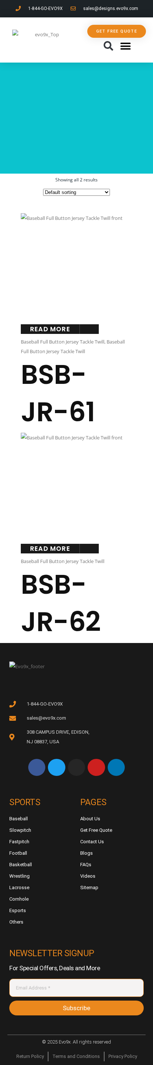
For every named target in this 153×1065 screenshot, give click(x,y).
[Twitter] (56, 767)
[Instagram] (76, 767)
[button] (108, 46)
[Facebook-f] (36, 767)
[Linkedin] (116, 767)
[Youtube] (96, 767)
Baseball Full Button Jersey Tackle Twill (62, 341)
